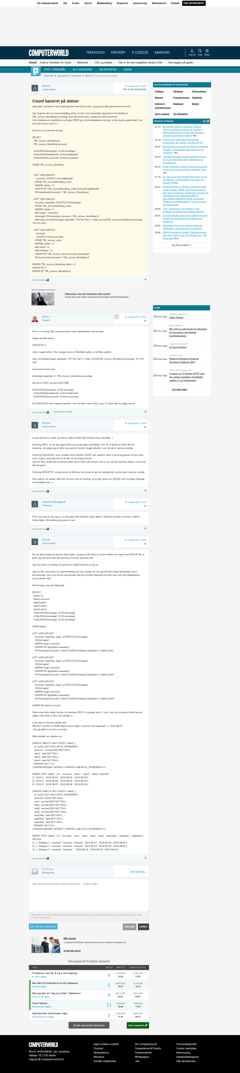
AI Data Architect (177, 347)
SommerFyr (39, 1007)
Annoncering (140, 3)
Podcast (98, 1048)
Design (195, 104)
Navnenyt (99, 1056)
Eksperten (122, 3)
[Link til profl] (35, 319)
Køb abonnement (194, 3)
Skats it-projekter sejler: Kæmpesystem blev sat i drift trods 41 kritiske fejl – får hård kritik (184, 235)
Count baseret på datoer (106, 76)
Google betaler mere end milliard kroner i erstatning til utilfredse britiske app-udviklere (185, 218)
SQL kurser (70, 938)
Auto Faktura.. (40, 1003)
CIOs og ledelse (103, 62)
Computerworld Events (148, 1048)
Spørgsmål (62, 76)
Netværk (159, 97)
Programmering (181, 97)
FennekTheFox (41, 1017)
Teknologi (95, 52)
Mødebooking (104, 3)
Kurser (88, 3)
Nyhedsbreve (159, 3)
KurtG (37, 987)
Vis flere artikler (180, 245)
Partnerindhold (143, 1052)
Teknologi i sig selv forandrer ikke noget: (88, 293)
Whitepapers (142, 1056)
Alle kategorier (82, 69)
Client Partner (176, 317)
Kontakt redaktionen (105, 1061)
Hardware (178, 91)
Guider (128, 69)
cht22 (37, 977)
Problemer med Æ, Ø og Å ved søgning (54, 973)
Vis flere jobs (179, 390)
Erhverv (118, 52)
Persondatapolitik (186, 1044)
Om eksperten (107, 69)
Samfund (162, 52)
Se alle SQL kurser (72, 951)
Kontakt (175, 3)
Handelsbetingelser (187, 1056)
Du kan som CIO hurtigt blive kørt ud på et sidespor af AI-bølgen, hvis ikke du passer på (185, 179)
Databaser (76, 76)
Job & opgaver (162, 114)
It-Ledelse (140, 52)
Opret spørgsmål (55, 69)
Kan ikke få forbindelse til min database (55, 983)
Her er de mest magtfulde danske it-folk (140, 62)
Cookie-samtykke (186, 1048)
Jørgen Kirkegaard (53, 501)
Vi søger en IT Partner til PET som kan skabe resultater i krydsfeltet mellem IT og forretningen (187, 377)
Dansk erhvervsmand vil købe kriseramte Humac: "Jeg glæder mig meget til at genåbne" (185, 149)
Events (75, 3)
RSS (204, 121)
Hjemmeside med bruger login (49, 1013)
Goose (46, 85)
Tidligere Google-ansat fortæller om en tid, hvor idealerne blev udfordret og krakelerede (184, 159)
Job (65, 3)
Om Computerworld (47, 3)
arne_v (46, 316)
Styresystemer (199, 91)
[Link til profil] (35, 88)
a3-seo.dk (39, 997)
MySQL (88, 76)
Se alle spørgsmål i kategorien (89, 1025)
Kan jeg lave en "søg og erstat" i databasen (56, 993)
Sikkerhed (82, 62)
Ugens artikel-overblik (106, 1044)
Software (159, 91)
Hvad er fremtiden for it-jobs (55, 62)
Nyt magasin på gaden (180, 62)
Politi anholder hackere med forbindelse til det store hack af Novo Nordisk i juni (185, 168)
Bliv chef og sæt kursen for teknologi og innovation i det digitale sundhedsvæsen (188, 332)
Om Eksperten (180, 114)
